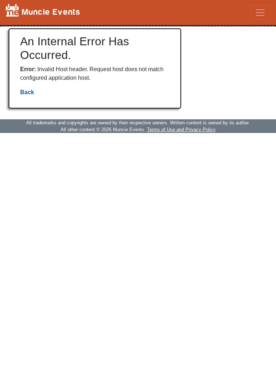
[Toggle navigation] (260, 12)
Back (27, 92)
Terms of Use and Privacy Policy (181, 129)
